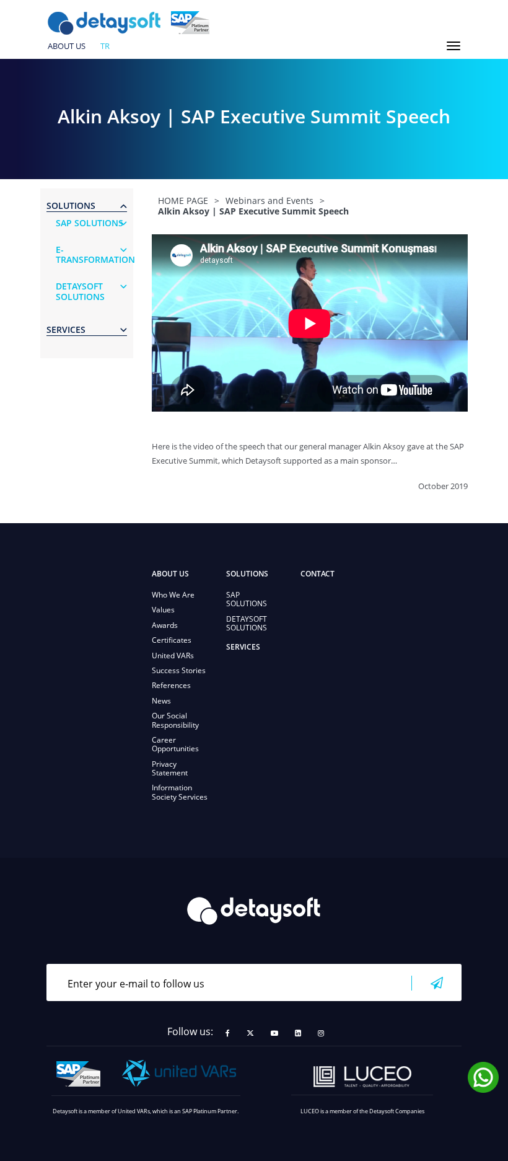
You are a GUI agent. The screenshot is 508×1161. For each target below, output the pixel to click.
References (171, 685)
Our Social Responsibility (175, 720)
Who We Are (173, 594)
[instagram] (321, 1033)
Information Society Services (180, 791)
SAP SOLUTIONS (246, 599)
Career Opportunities (175, 744)
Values (163, 609)
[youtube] (274, 1033)
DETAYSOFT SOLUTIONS (246, 623)
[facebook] (228, 1033)
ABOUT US (66, 46)
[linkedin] (298, 1033)
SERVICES (243, 647)
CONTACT (317, 573)
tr (105, 46)
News (161, 700)
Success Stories (179, 670)
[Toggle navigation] (453, 46)
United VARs (173, 655)
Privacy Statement (170, 768)
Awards (165, 625)
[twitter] (250, 1033)
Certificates (171, 640)
